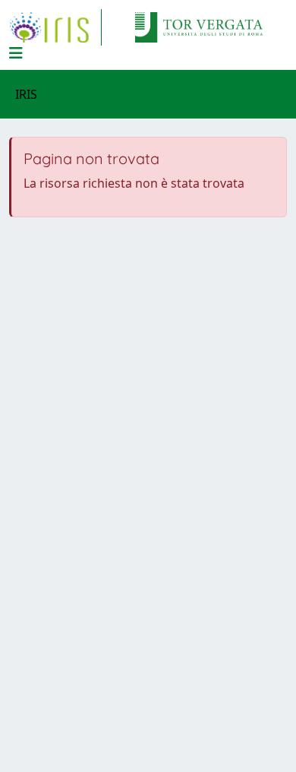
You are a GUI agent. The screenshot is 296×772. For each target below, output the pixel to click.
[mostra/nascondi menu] (16, 53)
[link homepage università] (199, 27)
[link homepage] (55, 27)
